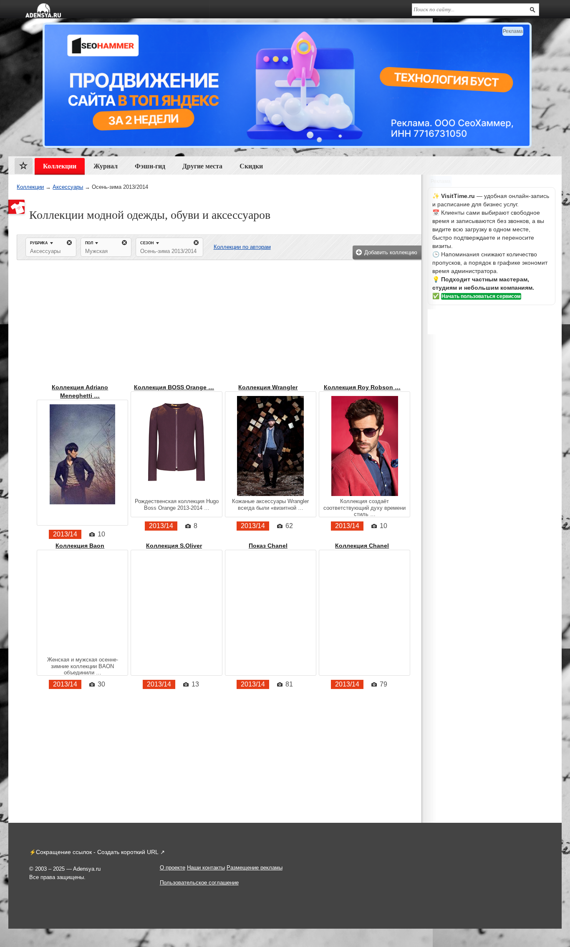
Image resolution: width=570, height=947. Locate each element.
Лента (24, 168)
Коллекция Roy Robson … (362, 387)
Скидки (251, 166)
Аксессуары (68, 187)
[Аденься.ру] (43, 10)
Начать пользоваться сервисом (481, 296)
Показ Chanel (268, 545)
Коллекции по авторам (242, 247)
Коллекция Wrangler (268, 387)
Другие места (202, 166)
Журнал (105, 166)
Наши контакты (206, 867)
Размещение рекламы (254, 867)
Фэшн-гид (150, 166)
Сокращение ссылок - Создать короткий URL (97, 852)
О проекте (172, 867)
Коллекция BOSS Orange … (174, 387)
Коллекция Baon (79, 545)
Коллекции (30, 187)
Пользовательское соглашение (199, 882)
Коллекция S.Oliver (174, 545)
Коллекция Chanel (362, 545)
